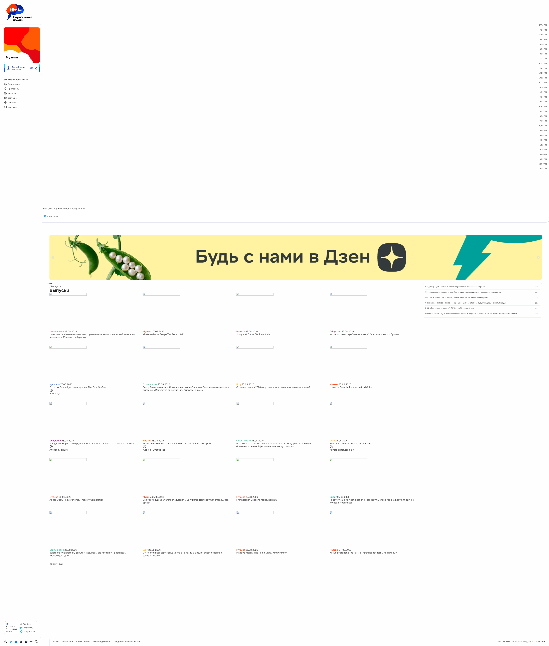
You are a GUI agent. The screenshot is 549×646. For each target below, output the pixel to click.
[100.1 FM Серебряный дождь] (19, 12)
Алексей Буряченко (154, 449)
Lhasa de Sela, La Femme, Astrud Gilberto (352, 387)
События (12, 102)
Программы (13, 88)
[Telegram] (11, 642)
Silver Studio (82, 642)
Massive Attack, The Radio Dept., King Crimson (261, 552)
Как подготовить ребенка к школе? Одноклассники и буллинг (365, 334)
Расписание (14, 84)
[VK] (16, 642)
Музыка (147, 331)
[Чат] (35, 68)
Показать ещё (56, 564)
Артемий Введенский (342, 449)
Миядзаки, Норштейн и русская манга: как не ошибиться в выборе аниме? (91, 443)
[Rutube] (26, 642)
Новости (12, 93)
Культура (54, 384)
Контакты (12, 107)
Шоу (238, 384)
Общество (335, 331)
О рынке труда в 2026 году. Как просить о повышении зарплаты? (273, 387)
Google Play (28, 628)
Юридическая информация (69, 208)
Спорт (333, 496)
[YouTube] (31, 641)
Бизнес (147, 440)
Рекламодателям (43, 208)
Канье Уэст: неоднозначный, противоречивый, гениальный (363, 552)
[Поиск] (36, 641)
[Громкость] (31, 68)
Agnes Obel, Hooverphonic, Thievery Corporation (76, 499)
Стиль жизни (56, 331)
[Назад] (52, 257)
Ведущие (12, 98)
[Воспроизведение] (8, 68)
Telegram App (52, 216)
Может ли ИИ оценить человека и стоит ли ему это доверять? (177, 443)
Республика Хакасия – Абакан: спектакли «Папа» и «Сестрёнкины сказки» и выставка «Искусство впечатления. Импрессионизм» (186, 388)
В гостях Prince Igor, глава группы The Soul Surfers (77, 387)
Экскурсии (67, 642)
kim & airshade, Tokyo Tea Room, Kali (163, 334)
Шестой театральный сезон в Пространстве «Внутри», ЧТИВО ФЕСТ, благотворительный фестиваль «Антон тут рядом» (275, 445)
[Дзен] (21, 642)
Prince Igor (55, 393)
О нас (56, 642)
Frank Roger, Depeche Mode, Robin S (256, 499)
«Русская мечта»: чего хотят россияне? (352, 443)
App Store (27, 624)
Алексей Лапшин (58, 449)
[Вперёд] (538, 257)
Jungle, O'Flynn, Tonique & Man (253, 334)
